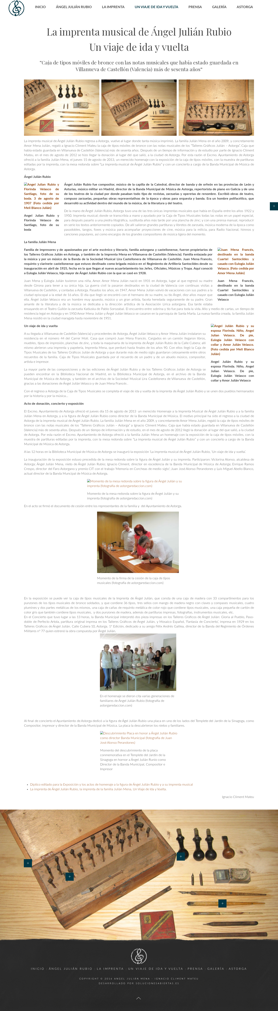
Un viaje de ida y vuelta (156, 7)
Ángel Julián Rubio (74, 7)
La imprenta (113, 7)
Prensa (195, 7)
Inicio (40, 7)
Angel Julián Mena (132, 979)
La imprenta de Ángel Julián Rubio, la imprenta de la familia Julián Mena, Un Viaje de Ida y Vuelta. (98, 789)
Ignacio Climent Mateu (177, 979)
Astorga (245, 7)
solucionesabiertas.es (157, 983)
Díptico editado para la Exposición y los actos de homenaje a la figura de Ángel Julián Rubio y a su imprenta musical (111, 784)
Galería (219, 7)
